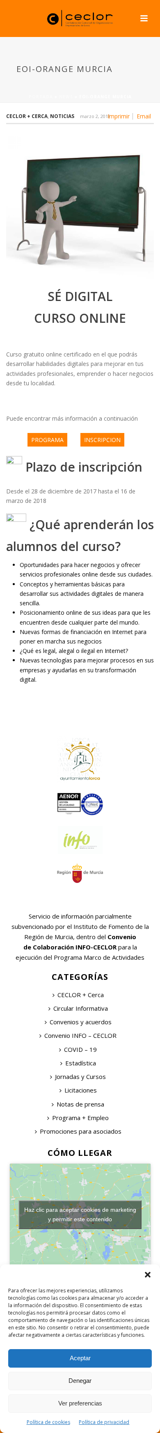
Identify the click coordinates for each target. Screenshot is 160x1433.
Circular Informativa (80, 1008)
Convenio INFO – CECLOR (80, 1035)
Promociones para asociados (80, 1131)
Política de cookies (48, 1422)
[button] (148, 1275)
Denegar (80, 1380)
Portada (41, 97)
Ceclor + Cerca (27, 116)
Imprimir (118, 116)
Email (144, 116)
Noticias (62, 116)
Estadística (80, 1063)
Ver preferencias (80, 1403)
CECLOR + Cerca (80, 995)
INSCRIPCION (102, 440)
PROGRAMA (47, 440)
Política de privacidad (104, 1422)
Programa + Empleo (80, 1118)
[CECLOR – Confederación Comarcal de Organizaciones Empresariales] (80, 18)
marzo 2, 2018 (95, 116)
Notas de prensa (80, 1104)
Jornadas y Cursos (80, 1076)
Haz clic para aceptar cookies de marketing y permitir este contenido (80, 1214)
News (66, 97)
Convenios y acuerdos (81, 1022)
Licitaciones (80, 1090)
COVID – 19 (80, 1049)
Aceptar (80, 1357)
